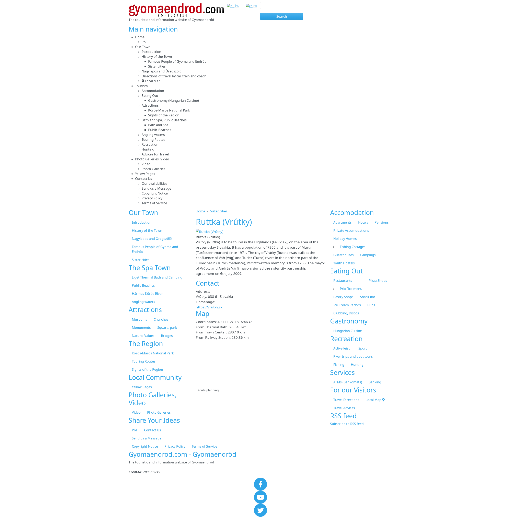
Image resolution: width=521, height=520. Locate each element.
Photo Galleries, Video (152, 159)
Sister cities (157, 66)
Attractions (150, 105)
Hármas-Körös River (147, 293)
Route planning (208, 390)
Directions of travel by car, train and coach (174, 76)
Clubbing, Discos (346, 313)
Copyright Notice (155, 193)
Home (139, 37)
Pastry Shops (343, 297)
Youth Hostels (344, 263)
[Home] (176, 5)
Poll (144, 42)
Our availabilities (154, 183)
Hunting (148, 149)
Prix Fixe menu (351, 288)
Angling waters (153, 134)
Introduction (151, 51)
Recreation (150, 144)
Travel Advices (344, 408)
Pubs (371, 305)
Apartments (342, 222)
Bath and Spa (158, 125)
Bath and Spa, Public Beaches (164, 120)
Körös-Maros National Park (169, 110)
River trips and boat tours (353, 356)
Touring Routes (153, 139)
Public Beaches (159, 130)
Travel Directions (346, 400)
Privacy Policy (152, 198)
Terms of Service (154, 203)
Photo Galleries (153, 169)
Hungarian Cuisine (347, 331)
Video (146, 164)
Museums (139, 319)
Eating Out (150, 95)
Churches (161, 319)
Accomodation (153, 90)
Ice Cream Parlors (347, 305)
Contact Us (143, 178)
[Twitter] (260, 510)
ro (255, 5)
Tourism (141, 86)
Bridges (167, 335)
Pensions (382, 222)
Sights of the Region (163, 115)
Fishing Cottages (353, 247)
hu (236, 5)
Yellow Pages (145, 174)
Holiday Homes (345, 238)
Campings (368, 255)
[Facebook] (260, 484)
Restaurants (342, 280)
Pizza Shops (378, 280)
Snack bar (367, 297)
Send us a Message (156, 188)
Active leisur (342, 348)
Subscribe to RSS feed (347, 424)
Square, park (167, 327)
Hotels (363, 222)
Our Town (142, 47)
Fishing (338, 364)
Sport (362, 348)
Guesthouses (343, 255)
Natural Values (143, 335)
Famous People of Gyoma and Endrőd (177, 61)
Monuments (141, 327)
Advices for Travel (155, 154)
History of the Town (157, 56)
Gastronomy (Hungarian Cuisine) (173, 100)
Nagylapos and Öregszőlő (162, 71)
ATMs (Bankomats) (347, 382)
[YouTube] (260, 497)
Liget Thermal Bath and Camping (157, 277)
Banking (375, 382)
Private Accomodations (351, 230)
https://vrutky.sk (209, 307)
